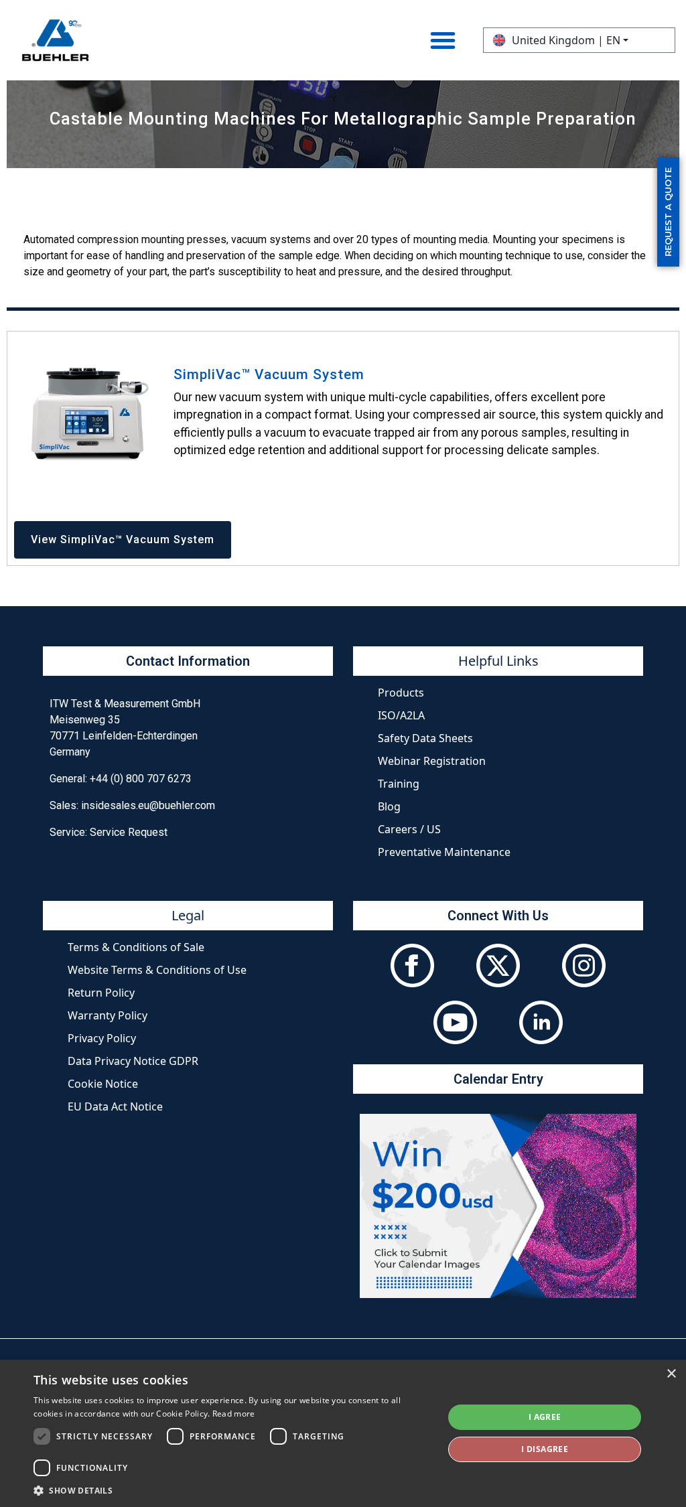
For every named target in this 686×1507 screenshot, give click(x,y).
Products (401, 692)
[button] (232, 1490)
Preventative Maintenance (444, 852)
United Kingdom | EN (566, 40)
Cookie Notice (103, 1083)
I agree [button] (545, 1417)
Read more (233, 1413)
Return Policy (101, 992)
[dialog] (343, 1433)
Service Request (128, 832)
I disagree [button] (544, 1449)
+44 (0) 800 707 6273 (141, 778)
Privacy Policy (102, 1038)
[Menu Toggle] (442, 40)
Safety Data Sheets (425, 738)
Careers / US (409, 829)
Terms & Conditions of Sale (136, 947)
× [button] (671, 1374)
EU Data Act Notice (115, 1106)
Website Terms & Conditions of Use (157, 969)
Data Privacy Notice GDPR (133, 1061)
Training (398, 783)
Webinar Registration (432, 761)
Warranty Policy (107, 1015)
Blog (389, 806)
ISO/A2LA (401, 715)
